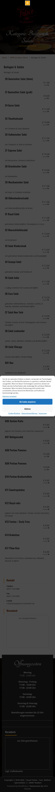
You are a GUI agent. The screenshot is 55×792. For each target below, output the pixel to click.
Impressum (43, 413)
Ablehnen (27, 408)
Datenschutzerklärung (29, 413)
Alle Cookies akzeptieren (27, 401)
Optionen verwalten (9, 396)
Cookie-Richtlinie (14, 413)
